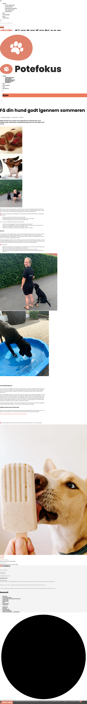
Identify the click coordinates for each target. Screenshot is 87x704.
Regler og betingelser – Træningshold (11, 611)
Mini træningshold (9, 10)
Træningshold (6, 601)
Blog (4, 13)
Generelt (21, 117)
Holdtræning (8, 11)
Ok (80, 701)
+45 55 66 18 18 (3, 578)
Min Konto (5, 608)
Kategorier (5, 596)
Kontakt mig (6, 18)
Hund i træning (8, 6)
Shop (4, 16)
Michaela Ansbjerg (6, 117)
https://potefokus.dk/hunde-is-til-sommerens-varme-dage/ (13, 413)
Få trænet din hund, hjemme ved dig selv (11, 598)
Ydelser (4, 3)
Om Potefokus (6, 14)
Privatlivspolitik (6, 609)
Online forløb (5, 599)
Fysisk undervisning (10, 5)
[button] (7, 702)
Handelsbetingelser (7, 610)
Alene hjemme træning (11, 8)
